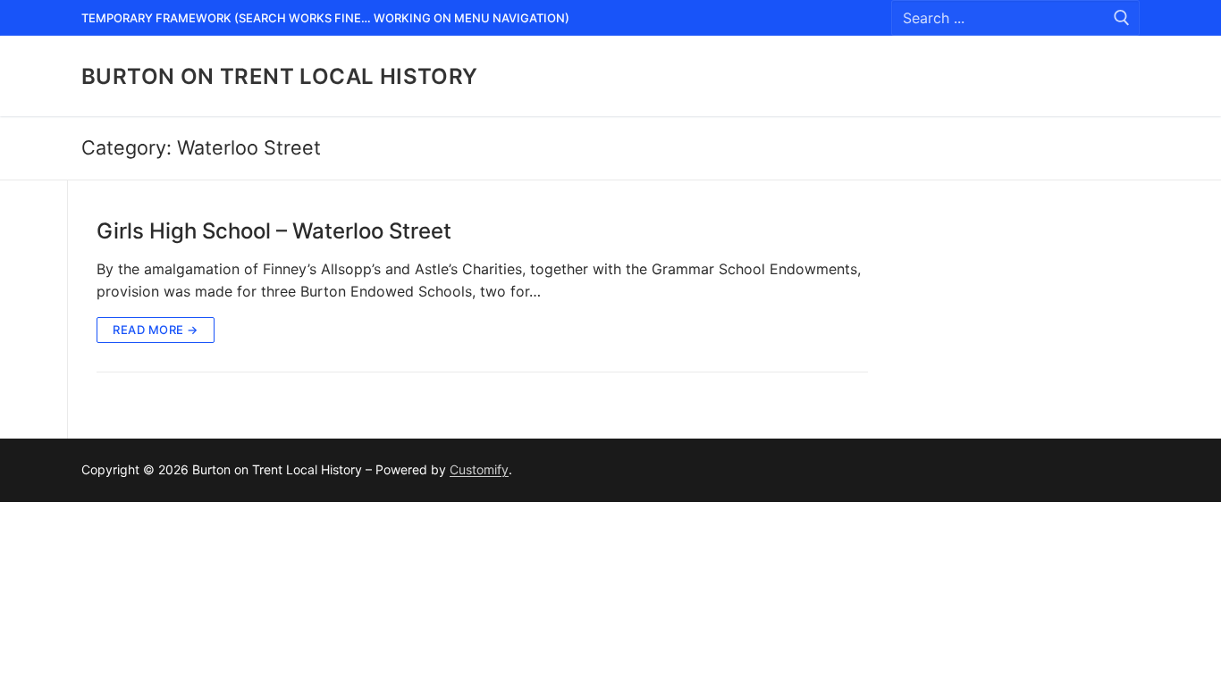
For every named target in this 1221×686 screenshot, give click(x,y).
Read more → (155, 329)
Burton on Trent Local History (279, 76)
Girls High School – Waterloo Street (274, 231)
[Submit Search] (1122, 18)
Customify (479, 469)
